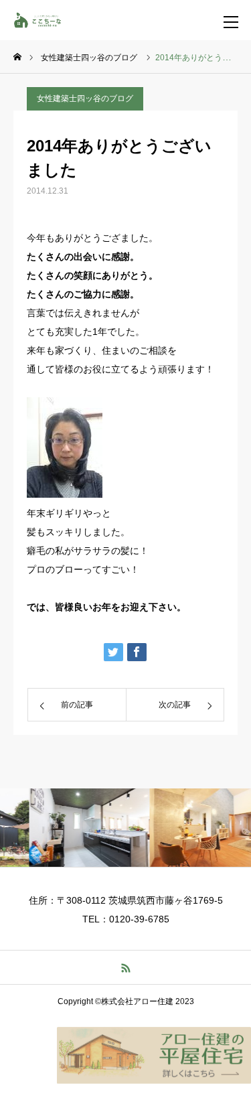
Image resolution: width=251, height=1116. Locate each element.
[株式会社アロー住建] (43, 20)
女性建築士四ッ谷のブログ (85, 98)
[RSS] (125, 967)
